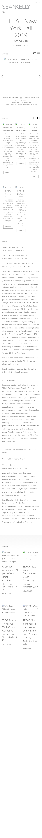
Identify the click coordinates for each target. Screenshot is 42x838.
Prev (2, 77)
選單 (3, 12)
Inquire (8, 173)
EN (36, 2)
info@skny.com (21, 372)
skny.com (15, 364)
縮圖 (38, 53)
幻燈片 (34, 53)
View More (6, 594)
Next (40, 77)
